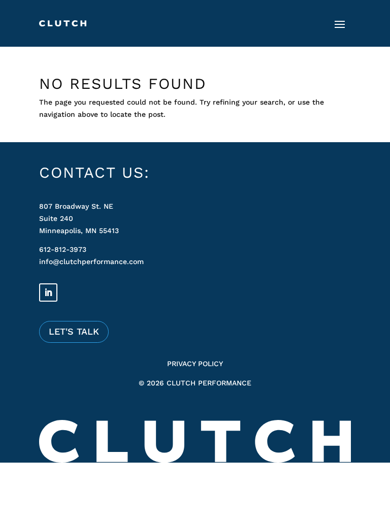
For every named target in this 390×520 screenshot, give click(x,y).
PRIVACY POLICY (195, 364)
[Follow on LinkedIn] (48, 292)
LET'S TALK (74, 331)
